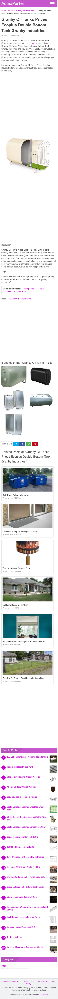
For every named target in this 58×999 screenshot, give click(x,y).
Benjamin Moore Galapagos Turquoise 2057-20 (24, 641)
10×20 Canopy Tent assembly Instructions (26, 857)
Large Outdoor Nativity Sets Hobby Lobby (25, 887)
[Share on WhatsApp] (28, 444)
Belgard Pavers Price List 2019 (21, 927)
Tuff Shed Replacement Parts (20, 847)
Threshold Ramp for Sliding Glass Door (20, 531)
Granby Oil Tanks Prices (20, 298)
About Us (44, 981)
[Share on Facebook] (22, 444)
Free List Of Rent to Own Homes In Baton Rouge (24, 678)
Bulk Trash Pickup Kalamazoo (16, 495)
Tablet (41, 288)
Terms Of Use (35, 981)
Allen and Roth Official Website (21, 787)
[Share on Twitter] (16, 444)
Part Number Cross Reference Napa (23, 917)
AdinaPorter (12, 3)
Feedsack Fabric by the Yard (20, 767)
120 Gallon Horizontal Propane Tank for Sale (27, 757)
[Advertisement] (29, 103)
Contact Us (15, 981)
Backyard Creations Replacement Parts (25, 947)
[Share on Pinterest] (35, 444)
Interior (4, 35)
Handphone (29, 288)
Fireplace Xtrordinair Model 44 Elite (23, 867)
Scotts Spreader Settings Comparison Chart (26, 827)
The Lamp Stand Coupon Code (16, 568)
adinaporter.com (44, 994)
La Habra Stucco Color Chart (15, 604)
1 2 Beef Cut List (14, 937)
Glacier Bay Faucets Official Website (23, 777)
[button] (52, 3)
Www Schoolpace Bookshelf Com (22, 897)
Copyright (24, 981)
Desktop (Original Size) (16, 291)
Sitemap (6, 981)
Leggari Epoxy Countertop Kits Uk (22, 837)
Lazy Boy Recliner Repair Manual (22, 797)
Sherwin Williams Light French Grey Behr (26, 877)
